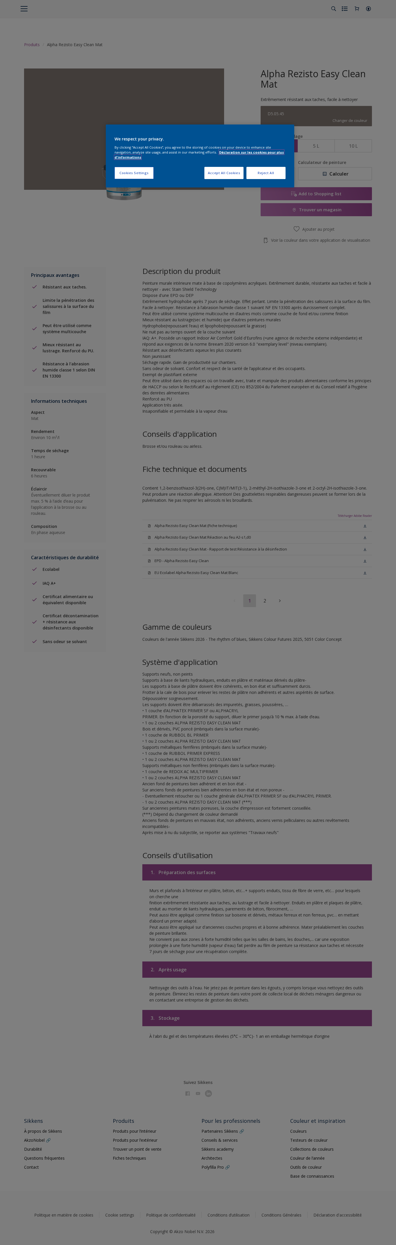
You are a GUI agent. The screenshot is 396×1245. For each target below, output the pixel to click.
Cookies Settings (134, 173)
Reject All (266, 173)
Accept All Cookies (224, 173)
